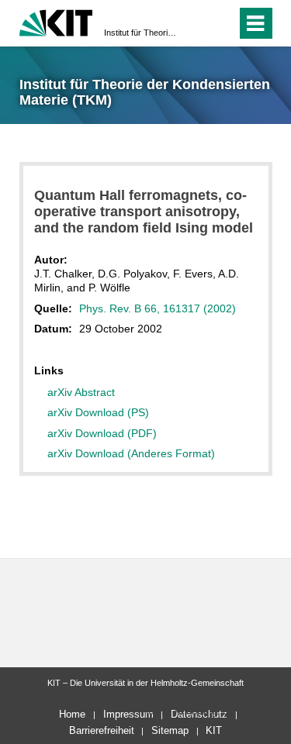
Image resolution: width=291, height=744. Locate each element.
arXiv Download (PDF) (102, 433)
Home (72, 714)
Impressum (128, 714)
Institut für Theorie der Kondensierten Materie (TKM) (141, 32)
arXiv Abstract (81, 392)
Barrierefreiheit (101, 730)
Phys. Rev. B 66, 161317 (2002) (157, 308)
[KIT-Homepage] (56, 21)
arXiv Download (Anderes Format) (131, 453)
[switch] (197, 23)
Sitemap (170, 730)
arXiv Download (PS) (98, 412)
